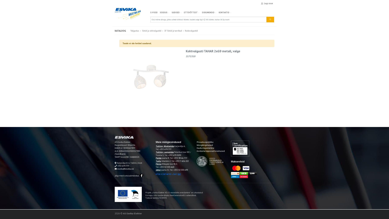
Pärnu (158, 164)
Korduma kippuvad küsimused (211, 151)
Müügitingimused (205, 145)
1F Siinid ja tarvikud (173, 30)
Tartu (158, 161)
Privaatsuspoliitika (205, 142)
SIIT (179, 174)
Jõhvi (158, 170)
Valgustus (135, 30)
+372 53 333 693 (181, 170)
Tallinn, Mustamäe (165, 146)
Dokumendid (208, 12)
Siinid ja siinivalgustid (151, 30)
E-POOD (154, 12)
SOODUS (163, 12)
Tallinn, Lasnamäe (165, 152)
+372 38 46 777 (180, 158)
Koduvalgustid (191, 30)
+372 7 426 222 (182, 161)
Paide (158, 158)
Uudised (176, 12)
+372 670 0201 (174, 155)
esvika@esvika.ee (125, 169)
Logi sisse (268, 3)
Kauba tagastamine (205, 148)
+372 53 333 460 (167, 167)
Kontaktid (224, 12)
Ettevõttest (191, 12)
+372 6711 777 (123, 166)
